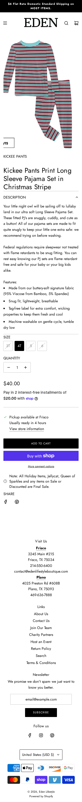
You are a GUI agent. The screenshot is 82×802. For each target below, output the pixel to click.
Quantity (11, 358)
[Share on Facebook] (6, 503)
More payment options (41, 466)
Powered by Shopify (41, 796)
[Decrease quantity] (9, 367)
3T (8, 345)
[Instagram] (41, 735)
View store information (26, 428)
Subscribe (41, 712)
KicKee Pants (15, 156)
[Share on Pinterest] (17, 503)
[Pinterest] (52, 735)
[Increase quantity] (25, 367)
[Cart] (76, 23)
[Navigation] (5, 23)
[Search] (66, 23)
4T (19, 345)
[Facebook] (30, 735)
